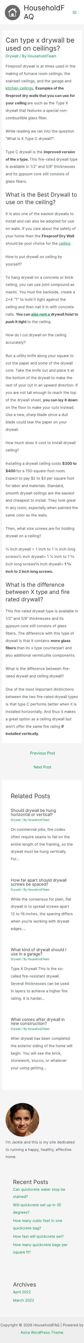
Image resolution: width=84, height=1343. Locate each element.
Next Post (42, 767)
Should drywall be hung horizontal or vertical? (33, 812)
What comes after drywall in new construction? (38, 1021)
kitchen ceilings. (20, 88)
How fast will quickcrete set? (38, 1236)
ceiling (64, 243)
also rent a (41, 314)
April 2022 (22, 1292)
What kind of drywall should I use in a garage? (38, 951)
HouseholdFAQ (44, 12)
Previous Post (42, 753)
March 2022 (23, 1300)
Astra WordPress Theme (42, 1332)
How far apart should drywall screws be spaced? (39, 882)
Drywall (12, 56)
